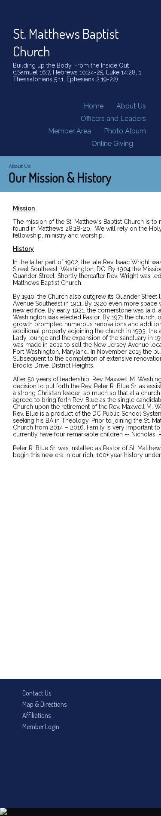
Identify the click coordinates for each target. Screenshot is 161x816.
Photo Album (125, 131)
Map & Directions (43, 704)
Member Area (69, 131)
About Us (131, 106)
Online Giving (112, 143)
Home (93, 106)
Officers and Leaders (113, 118)
